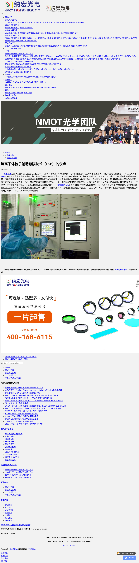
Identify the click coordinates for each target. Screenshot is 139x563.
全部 (7, 22)
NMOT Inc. (32, 549)
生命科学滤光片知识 (13, 378)
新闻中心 (10, 155)
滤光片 (4, 176)
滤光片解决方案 (121, 270)
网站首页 (8, 17)
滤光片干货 (9, 370)
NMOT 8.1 (14, 549)
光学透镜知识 (10, 375)
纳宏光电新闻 (12, 158)
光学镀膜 (7, 174)
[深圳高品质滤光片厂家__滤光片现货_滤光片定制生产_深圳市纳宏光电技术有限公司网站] (69, 6)
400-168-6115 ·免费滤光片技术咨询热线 (15, 525)
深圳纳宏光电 (63, 185)
